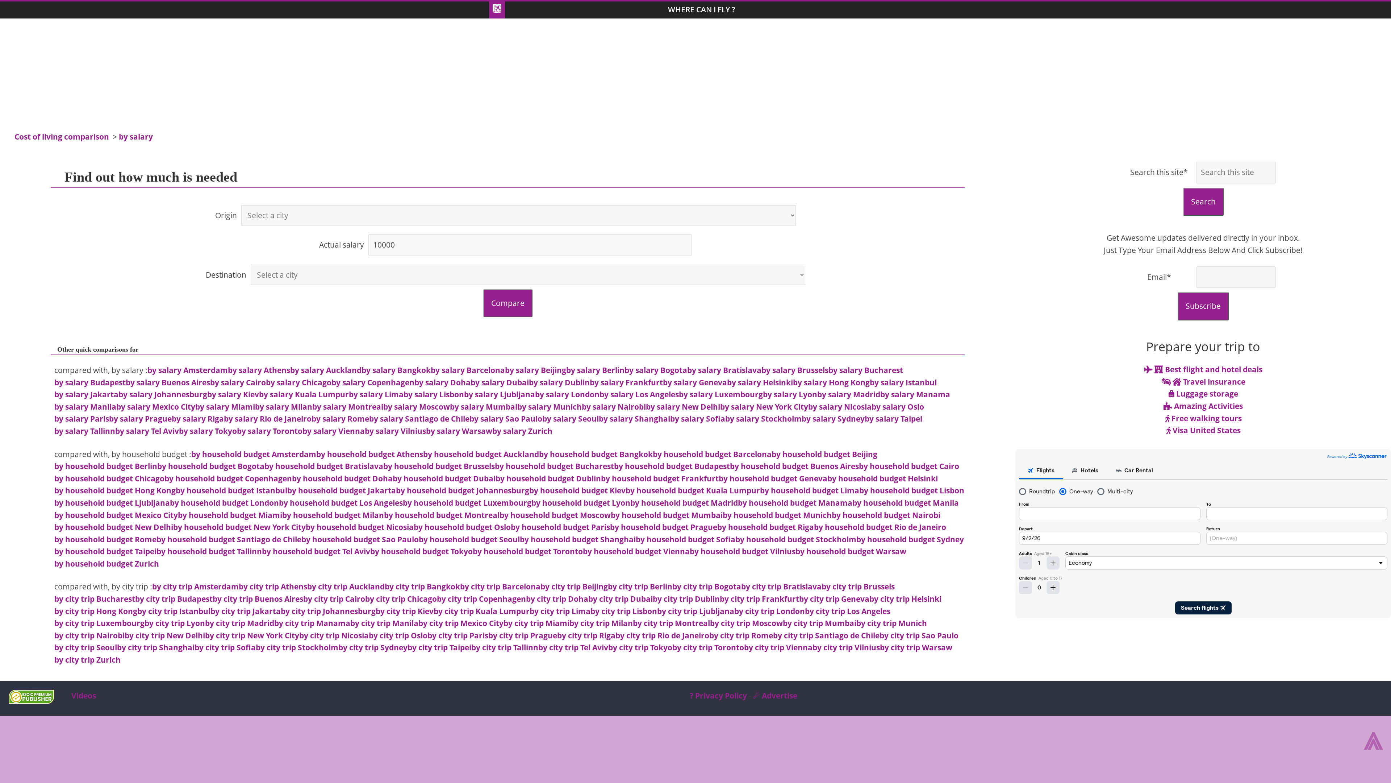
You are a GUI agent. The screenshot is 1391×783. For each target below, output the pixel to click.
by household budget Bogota (210, 466)
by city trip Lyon (175, 623)
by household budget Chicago (109, 478)
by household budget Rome (105, 539)
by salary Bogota (656, 370)
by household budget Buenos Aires (794, 466)
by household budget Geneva (773, 478)
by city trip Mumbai (819, 623)
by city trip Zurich (87, 660)
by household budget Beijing (824, 454)
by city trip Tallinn (504, 647)
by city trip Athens (273, 586)
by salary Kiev (233, 394)
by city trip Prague (522, 635)
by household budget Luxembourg (467, 503)
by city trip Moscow (746, 623)
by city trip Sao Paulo (919, 635)
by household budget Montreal (442, 515)
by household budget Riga (765, 527)
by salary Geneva (695, 382)
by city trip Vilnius (846, 647)
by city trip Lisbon (623, 611)
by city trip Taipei (439, 647)
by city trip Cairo (334, 599)
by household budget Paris (560, 527)
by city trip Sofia (225, 647)
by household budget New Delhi (113, 527)
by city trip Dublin (686, 599)
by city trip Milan (601, 623)
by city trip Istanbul (173, 611)
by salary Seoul (570, 419)
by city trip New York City (252, 635)
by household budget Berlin (105, 466)
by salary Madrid (848, 394)
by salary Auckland (326, 370)
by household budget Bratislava (323, 466)
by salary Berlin (595, 370)
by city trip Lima (560, 611)
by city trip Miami (536, 623)
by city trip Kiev (405, 611)
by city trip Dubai (620, 599)
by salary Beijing (535, 370)
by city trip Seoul (85, 647)
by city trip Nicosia (334, 635)
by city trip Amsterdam (195, 586)
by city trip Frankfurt (759, 599)
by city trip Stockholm (297, 647)
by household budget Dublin (548, 478)
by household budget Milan (333, 515)
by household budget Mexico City (116, 515)
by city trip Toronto (708, 647)
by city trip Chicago (401, 599)
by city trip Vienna (778, 647)
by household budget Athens (369, 454)
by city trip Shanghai (156, 647)
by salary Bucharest (865, 370)
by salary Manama (915, 394)
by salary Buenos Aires (168, 382)
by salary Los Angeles (639, 394)
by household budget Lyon (580, 503)
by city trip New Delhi (165, 635)
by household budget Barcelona (712, 454)
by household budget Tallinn (209, 551)
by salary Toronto (269, 431)
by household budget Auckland (481, 454)
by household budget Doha (342, 478)
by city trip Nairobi (89, 635)
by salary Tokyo (208, 431)
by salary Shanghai (634, 419)
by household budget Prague (663, 527)
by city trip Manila (384, 623)
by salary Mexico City (155, 407)
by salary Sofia (697, 419)
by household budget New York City (239, 527)
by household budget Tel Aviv (316, 551)
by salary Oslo (898, 407)
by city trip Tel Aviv (573, 647)
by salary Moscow (416, 407)
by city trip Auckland (346, 586)
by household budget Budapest (672, 466)
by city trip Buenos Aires (258, 599)
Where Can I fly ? (701, 9)
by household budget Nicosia (360, 527)
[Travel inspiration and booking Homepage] (497, 9)
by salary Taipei (893, 419)
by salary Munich (549, 407)
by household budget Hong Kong (115, 490)
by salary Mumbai (483, 407)
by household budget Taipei (105, 551)
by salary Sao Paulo (505, 419)
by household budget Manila (905, 503)
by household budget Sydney (910, 539)
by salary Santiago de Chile (419, 419)
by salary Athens (259, 370)
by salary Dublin (559, 382)
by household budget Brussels (439, 466)
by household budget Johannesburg (462, 490)
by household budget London (224, 503)
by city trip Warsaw (916, 647)
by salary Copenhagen (372, 382)
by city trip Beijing (574, 586)
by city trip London (769, 611)
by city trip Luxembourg (99, 623)
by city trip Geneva (834, 599)
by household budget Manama (795, 503)
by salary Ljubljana (499, 394)
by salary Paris (81, 419)
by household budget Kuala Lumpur (693, 490)
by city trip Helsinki (905, 599)
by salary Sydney (833, 419)
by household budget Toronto (528, 551)
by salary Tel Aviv (147, 431)
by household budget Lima (809, 490)
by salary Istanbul (903, 382)
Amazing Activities (1207, 406)
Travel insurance (1213, 382)
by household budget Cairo (909, 466)
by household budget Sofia (685, 539)
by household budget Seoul (469, 539)
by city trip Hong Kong (95, 611)
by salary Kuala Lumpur (304, 394)
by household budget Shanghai (578, 539)
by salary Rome (340, 419)
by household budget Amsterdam (253, 454)
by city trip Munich (891, 623)
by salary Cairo (238, 382)
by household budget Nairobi (886, 515)
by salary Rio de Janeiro (268, 419)
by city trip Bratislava (781, 586)
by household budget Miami (230, 515)
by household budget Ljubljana (112, 503)
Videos (83, 696)
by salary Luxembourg (721, 394)
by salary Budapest (90, 382)
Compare (508, 303)
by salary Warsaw (459, 431)
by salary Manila (85, 407)
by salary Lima (376, 394)
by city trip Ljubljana (695, 611)
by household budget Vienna (636, 551)
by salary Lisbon (434, 394)
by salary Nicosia (840, 407)
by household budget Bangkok (596, 454)
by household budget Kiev (577, 490)
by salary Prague (140, 419)
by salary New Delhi (683, 407)
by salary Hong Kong (831, 382)
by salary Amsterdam (187, 370)
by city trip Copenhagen (481, 599)
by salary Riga (198, 419)
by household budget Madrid (684, 503)
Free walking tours (1206, 418)
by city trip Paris (457, 635)
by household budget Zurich (106, 564)
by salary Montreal (347, 407)
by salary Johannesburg (162, 394)
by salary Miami (225, 407)
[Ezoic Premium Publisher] (31, 701)
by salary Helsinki (760, 382)
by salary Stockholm (763, 419)
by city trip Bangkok (422, 586)
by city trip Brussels (858, 586)
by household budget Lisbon (911, 490)
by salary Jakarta (86, 394)
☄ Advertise (775, 696)
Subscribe (1203, 306)
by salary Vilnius (395, 431)
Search (1203, 201)
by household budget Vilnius (742, 551)
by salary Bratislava (724, 370)
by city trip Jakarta (245, 611)
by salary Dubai (500, 382)
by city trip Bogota (706, 586)
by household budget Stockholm (795, 539)
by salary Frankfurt (626, 382)
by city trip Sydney (373, 647)
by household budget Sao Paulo (360, 539)
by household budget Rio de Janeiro (880, 527)
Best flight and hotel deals (1212, 369)
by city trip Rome (741, 635)
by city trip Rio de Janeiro (662, 635)
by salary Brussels (794, 370)
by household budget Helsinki (882, 478)
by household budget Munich (777, 515)
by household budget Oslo (462, 527)
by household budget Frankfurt (660, 478)
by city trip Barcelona (500, 586)
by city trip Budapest (174, 599)
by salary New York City (764, 407)
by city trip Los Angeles (847, 611)
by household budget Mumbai (667, 515)
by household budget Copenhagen (228, 478)
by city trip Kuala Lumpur (482, 611)
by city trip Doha (557, 599)
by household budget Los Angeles (341, 503)
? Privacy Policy (718, 696)
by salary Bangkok (396, 370)
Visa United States (1206, 430)
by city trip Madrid (239, 623)
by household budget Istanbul (231, 490)
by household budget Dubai (444, 478)
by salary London (567, 394)
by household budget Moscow (555, 515)
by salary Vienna (333, 431)
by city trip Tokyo (640, 647)
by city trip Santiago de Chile (826, 635)
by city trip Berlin (640, 586)
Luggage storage (1206, 394)
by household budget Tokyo (421, 551)
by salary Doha (442, 382)
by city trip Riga (586, 635)
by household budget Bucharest (554, 466)
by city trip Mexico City (461, 623)
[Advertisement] (695, 76)
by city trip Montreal (671, 623)
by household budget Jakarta (341, 490)
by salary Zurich (522, 431)
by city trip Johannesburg (328, 611)
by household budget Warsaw (850, 551)
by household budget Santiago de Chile (228, 539)
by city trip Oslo (398, 635)
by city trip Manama (312, 623)
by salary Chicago (298, 382)
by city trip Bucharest (94, 599)
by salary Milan (283, 407)
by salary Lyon (790, 394)
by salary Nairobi (614, 407)
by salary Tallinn (84, 431)
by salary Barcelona (468, 370)
